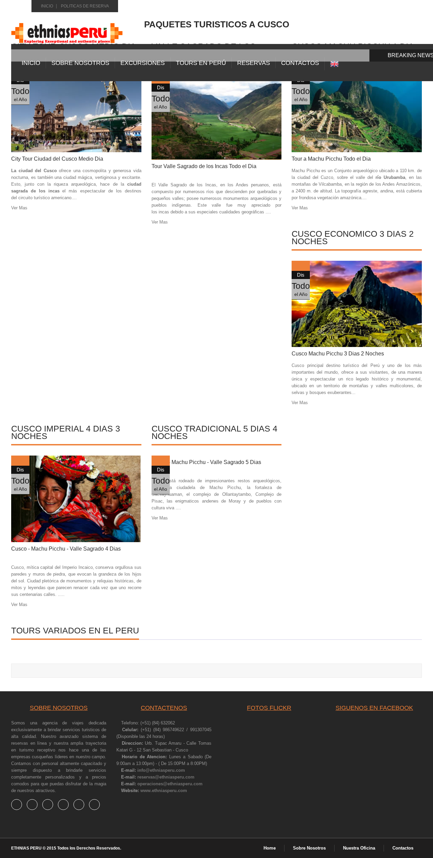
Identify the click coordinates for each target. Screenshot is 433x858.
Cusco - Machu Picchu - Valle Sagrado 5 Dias (206, 462)
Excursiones (142, 63)
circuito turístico (34, 197)
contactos (300, 63)
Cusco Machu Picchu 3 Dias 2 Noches (338, 353)
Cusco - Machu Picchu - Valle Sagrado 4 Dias (66, 549)
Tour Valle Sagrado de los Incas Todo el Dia (204, 166)
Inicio (47, 6)
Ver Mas (19, 207)
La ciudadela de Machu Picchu (204, 487)
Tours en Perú (201, 63)
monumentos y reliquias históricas (100, 580)
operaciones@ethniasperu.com (170, 783)
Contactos (402, 848)
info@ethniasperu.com (161, 770)
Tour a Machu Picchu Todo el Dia (331, 159)
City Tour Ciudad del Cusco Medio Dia (57, 159)
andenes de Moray (221, 501)
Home (270, 848)
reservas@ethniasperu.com (166, 777)
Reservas (253, 63)
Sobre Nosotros (80, 63)
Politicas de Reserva (85, 6)
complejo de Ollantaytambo (222, 494)
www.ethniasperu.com (163, 790)
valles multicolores (394, 385)
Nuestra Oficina (359, 848)
